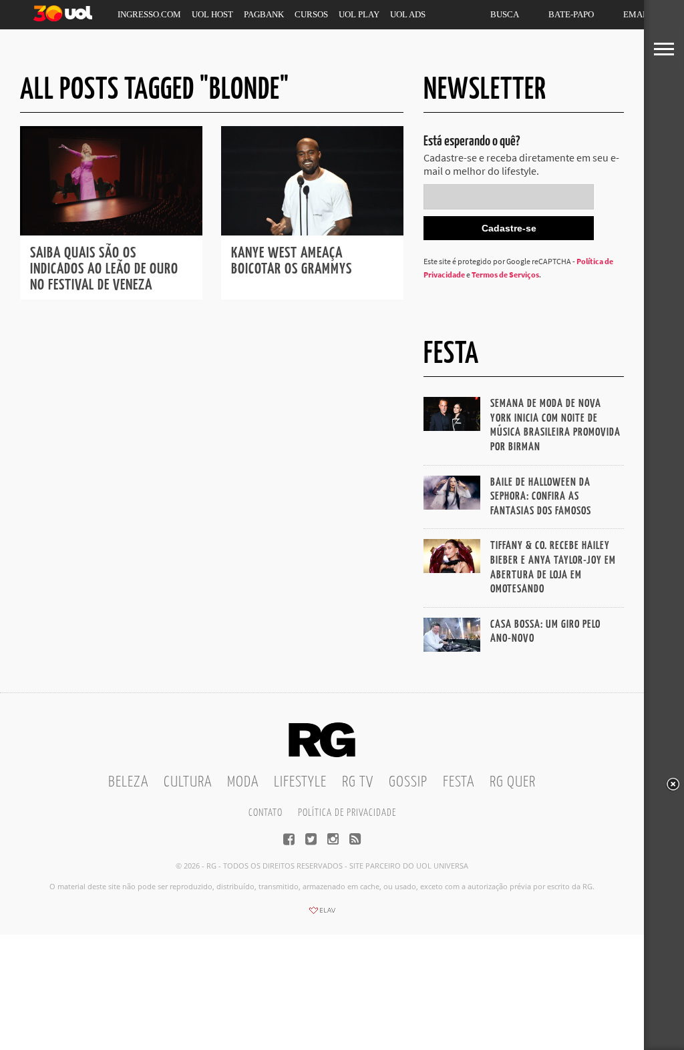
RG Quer (513, 782)
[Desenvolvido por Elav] (322, 915)
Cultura (188, 782)
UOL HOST (212, 14)
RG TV (357, 782)
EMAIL (637, 14)
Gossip (408, 782)
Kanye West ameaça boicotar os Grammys (291, 261)
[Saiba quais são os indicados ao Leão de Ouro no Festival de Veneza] (111, 231)
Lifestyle (300, 782)
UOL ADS (407, 14)
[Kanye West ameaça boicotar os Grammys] (312, 231)
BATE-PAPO (571, 14)
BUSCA (504, 14)
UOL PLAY (359, 14)
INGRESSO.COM (149, 14)
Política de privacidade (347, 813)
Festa (458, 782)
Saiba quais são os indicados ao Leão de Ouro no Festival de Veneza (104, 269)
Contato (265, 813)
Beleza (128, 782)
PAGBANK (264, 14)
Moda (243, 782)
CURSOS (311, 14)
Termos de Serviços (505, 275)
